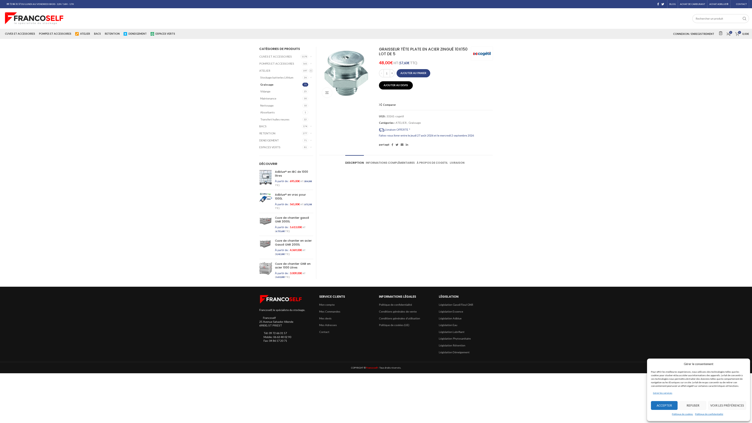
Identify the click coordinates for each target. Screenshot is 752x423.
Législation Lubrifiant (452, 332)
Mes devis (325, 318)
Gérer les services (662, 392)
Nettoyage (267, 105)
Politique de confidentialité (709, 414)
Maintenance (268, 98)
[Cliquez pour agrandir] (327, 93)
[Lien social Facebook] (658, 4)
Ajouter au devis (396, 85)
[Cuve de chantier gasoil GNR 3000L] (265, 224)
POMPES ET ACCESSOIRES (276, 63)
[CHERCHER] (744, 18)
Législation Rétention (452, 345)
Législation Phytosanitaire (455, 338)
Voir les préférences (727, 405)
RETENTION (267, 133)
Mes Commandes (329, 311)
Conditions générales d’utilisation (399, 318)
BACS (263, 126)
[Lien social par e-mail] (402, 144)
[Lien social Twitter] (662, 4)
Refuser (693, 405)
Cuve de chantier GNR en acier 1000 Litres (293, 266)
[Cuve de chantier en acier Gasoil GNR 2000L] (265, 247)
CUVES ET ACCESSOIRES (275, 56)
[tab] (354, 161)
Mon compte (327, 304)
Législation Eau (448, 325)
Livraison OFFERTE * (397, 129)
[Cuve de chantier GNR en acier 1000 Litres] (265, 270)
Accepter (664, 405)
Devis (720, 33)
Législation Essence (451, 311)
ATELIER (401, 122)
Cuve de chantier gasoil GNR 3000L (292, 220)
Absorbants (267, 112)
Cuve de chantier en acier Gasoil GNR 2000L (293, 243)
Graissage (415, 122)
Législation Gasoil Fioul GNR (456, 304)
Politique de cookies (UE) (394, 325)
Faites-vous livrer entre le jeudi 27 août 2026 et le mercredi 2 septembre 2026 (426, 135)
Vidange (265, 91)
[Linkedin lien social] (407, 144)
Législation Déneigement (454, 352)
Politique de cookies (682, 414)
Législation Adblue (450, 318)
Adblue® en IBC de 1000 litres (291, 174)
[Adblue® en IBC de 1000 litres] (265, 178)
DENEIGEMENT (269, 140)
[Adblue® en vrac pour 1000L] (265, 201)
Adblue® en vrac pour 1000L (290, 197)
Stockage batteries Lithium (276, 77)
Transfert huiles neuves (274, 119)
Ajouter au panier (413, 73)
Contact (324, 332)
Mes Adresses (328, 325)
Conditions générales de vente (398, 311)
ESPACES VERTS (269, 147)
